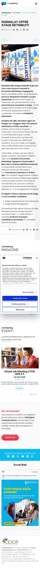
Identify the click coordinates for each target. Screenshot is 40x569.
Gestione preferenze (19, 304)
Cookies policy (17, 559)
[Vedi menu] (36, 3)
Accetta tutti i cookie (20, 298)
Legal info (20, 561)
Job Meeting (6, 13)
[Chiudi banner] (37, 258)
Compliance (11, 561)
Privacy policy (6, 559)
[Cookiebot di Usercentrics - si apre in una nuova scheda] (24, 258)
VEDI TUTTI (33, 314)
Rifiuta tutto (20, 310)
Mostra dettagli (28, 292)
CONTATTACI (10, 437)
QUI (17, 214)
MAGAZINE (16, 13)
